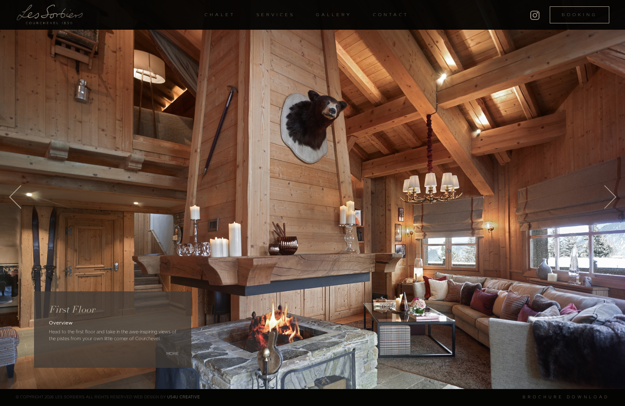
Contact (391, 15)
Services (275, 15)
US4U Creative (183, 397)
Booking (579, 15)
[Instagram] (534, 14)
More (172, 354)
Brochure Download (566, 397)
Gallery (334, 15)
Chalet (220, 15)
